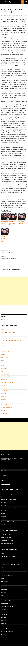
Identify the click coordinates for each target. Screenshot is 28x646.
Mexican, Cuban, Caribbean (7, 382)
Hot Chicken (4, 368)
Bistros (2, 335)
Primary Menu (26, 2)
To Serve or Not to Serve (4, 222)
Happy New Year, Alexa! (21, 222)
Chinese (3, 349)
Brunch (2, 343)
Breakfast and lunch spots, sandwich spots (11, 340)
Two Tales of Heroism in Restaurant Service (4, 239)
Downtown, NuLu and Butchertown (9, 496)
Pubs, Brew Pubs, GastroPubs (8, 388)
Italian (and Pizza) (5, 374)
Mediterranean (4, 379)
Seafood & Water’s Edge (6, 390)
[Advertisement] (14, 291)
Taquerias (3, 402)
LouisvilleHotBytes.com (8, 2)
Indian (2, 371)
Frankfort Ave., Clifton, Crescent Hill (9, 499)
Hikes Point (3, 505)
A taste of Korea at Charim (7, 251)
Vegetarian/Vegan (5, 404)
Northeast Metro (5, 510)
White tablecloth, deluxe (7, 407)
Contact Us (3, 475)
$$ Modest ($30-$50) (6, 537)
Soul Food (3, 393)
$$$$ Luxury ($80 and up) (7, 543)
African (2, 329)
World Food (4, 413)
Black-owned (4, 337)
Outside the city (4, 513)
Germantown (4, 502)
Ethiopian (3, 354)
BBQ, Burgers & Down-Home (8, 332)
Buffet (2, 346)
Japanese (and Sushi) (6, 377)
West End (3, 524)
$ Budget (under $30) (6, 534)
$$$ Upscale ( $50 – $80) (7, 540)
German (3, 363)
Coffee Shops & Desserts (7, 351)
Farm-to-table (4, 357)
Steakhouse (3, 399)
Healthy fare (4, 365)
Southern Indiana (5, 519)
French (2, 360)
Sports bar (3, 396)
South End (3, 516)
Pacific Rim (3, 385)
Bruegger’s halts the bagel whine (8, 257)
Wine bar (3, 410)
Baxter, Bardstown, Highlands (8, 494)
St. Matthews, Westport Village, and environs (11, 521)
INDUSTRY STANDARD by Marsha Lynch (18, 15)
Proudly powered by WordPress (7, 644)
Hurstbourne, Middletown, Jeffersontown (11, 508)
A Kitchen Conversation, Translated (12, 223)
